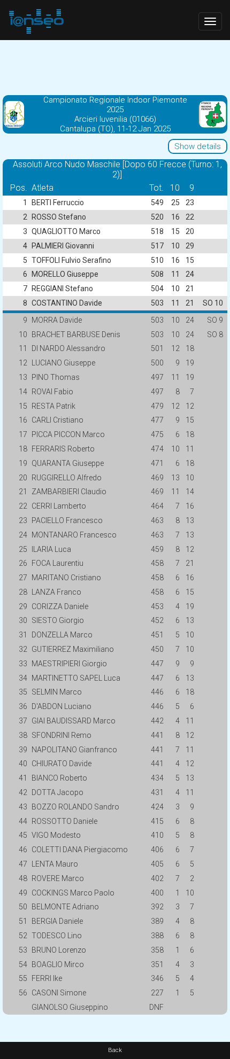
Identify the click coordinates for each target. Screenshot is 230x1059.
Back (115, 1050)
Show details (197, 146)
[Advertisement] (115, 67)
